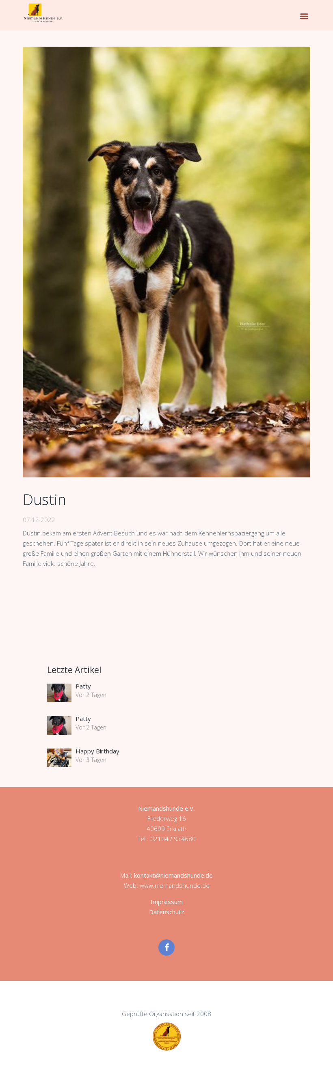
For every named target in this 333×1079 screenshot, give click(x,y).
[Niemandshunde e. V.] (43, 12)
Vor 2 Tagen (91, 695)
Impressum (167, 902)
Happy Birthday (97, 751)
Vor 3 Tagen (91, 760)
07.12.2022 (39, 520)
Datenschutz (166, 912)
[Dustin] (166, 262)
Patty (83, 686)
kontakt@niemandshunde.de (173, 875)
